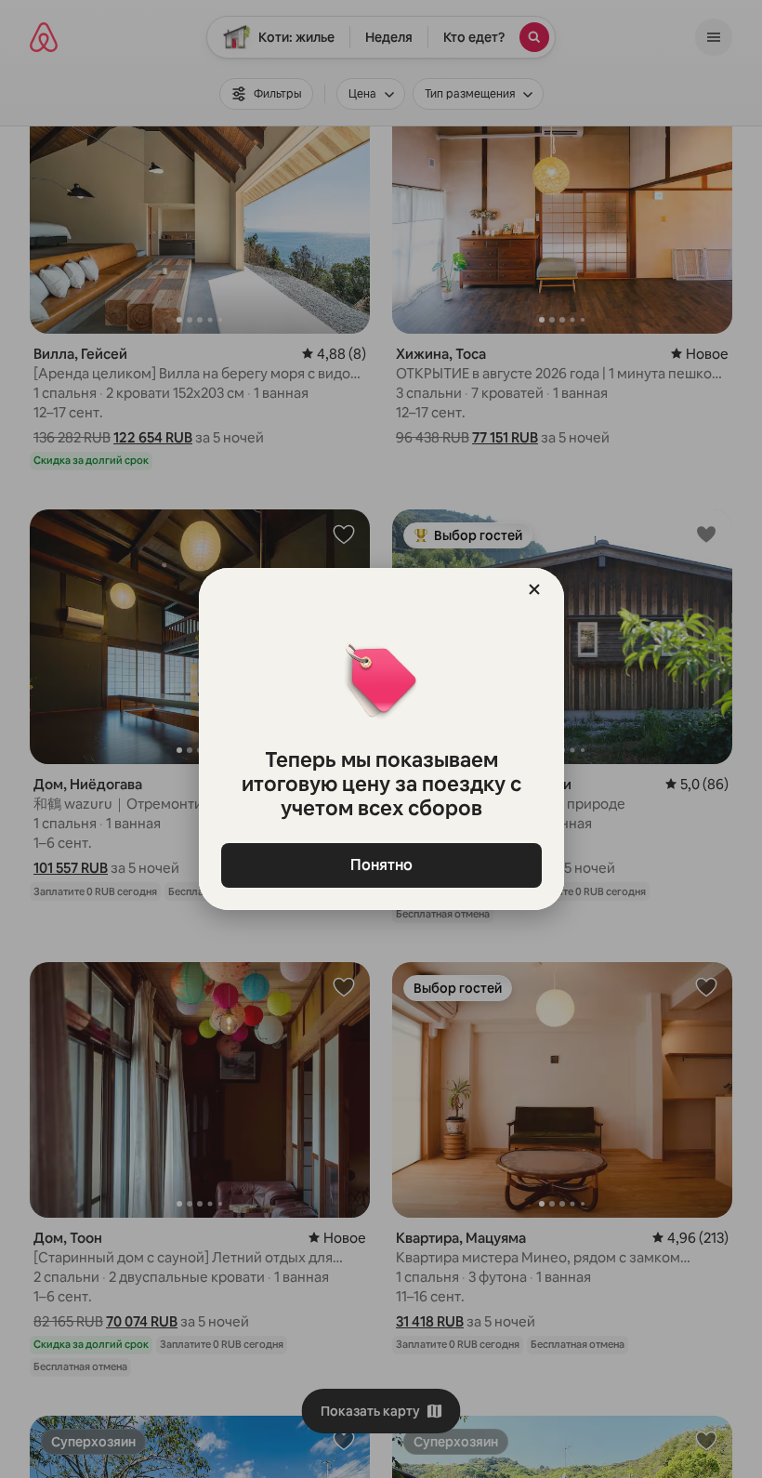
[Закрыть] (534, 589)
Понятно (381, 865)
